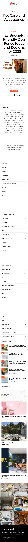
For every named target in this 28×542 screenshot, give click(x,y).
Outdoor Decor (19, 132)
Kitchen (19, 128)
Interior (20, 126)
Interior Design (10, 128)
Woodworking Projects (14, 149)
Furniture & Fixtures (9, 120)
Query (16, 139)
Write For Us (19, 534)
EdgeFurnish (7, 529)
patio (10, 136)
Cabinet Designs (18, 112)
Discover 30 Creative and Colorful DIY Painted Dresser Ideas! (17, 378)
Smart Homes (20, 141)
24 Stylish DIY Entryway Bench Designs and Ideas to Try (17, 370)
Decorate (22, 114)
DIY (12, 116)
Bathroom (13, 110)
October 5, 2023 (14, 55)
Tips (15, 143)
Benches (3, 171)
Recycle (23, 139)
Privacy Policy (8, 534)
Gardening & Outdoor (18, 122)
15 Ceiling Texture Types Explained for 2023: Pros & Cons (16, 355)
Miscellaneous (8, 132)
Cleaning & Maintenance (10, 114)
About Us (13, 532)
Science (12, 141)
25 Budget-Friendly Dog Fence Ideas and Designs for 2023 (14, 43)
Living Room (9, 130)
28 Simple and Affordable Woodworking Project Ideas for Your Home (17, 347)
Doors (6, 118)
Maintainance (18, 130)
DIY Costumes (19, 116)
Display (7, 116)
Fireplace (21, 118)
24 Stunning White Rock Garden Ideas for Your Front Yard (13, 443)
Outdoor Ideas (9, 134)
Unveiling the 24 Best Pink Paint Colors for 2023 (13, 417)
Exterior (13, 118)
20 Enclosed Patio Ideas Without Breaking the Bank (13, 476)
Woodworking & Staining (14, 147)
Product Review (7, 139)
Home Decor (17, 124)
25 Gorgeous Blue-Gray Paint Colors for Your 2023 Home (17, 362)
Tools (20, 143)
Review (6, 141)
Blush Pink (8, 112)
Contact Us (22, 532)
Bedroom (21, 110)
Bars (5, 110)
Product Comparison (14, 138)
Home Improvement (14, 31)
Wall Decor (7, 145)
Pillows (17, 136)
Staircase (8, 143)
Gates (9, 124)
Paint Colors (19, 134)
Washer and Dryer (19, 145)
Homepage (4, 532)
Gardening (21, 120)
